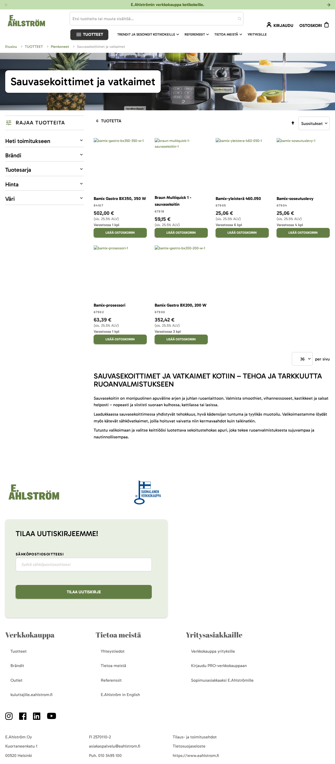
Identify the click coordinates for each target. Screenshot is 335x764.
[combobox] (156, 18)
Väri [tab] (10, 198)
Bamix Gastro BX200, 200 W (180, 305)
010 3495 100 (110, 755)
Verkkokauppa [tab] (29, 635)
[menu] (194, 34)
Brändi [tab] (13, 155)
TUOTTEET (34, 46)
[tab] (44, 123)
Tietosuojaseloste (189, 746)
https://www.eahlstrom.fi (196, 755)
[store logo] (33, 500)
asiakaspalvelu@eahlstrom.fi (114, 746)
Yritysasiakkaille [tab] (214, 635)
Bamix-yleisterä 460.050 (238, 198)
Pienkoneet (60, 46)
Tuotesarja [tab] (18, 169)
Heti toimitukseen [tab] (27, 141)
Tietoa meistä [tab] (118, 635)
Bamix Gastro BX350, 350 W (120, 198)
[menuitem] (148, 34)
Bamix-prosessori (109, 305)
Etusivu (11, 46)
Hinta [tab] (12, 184)
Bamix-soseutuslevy (295, 198)
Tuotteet (92, 34)
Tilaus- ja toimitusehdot (195, 736)
